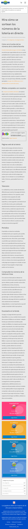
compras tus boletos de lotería (11, 91)
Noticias (8, 522)
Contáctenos (20, 524)
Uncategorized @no (19, 40)
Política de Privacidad (16, 522)
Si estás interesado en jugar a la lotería (12, 50)
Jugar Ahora (14, 417)
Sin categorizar (10, 40)
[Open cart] (21, 2)
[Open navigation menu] (25, 2)
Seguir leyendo (13, 138)
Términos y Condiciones (10, 524)
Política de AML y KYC (14, 526)
